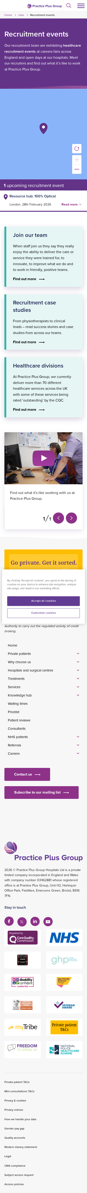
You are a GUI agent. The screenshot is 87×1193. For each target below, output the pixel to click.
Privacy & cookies (15, 1100)
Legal (7, 1156)
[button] (43, 128)
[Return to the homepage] (44, 6)
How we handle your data (20, 1119)
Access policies (14, 1184)
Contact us (23, 774)
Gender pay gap (14, 1128)
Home (8, 15)
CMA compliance (15, 1166)
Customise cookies (43, 613)
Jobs (21, 15)
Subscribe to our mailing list (37, 792)
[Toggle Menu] (81, 5)
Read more (69, 204)
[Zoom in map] (76, 159)
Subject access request (19, 1175)
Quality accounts (14, 1138)
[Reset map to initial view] (76, 148)
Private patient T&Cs (17, 1082)
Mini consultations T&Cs (19, 1091)
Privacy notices (13, 1110)
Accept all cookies (43, 601)
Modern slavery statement (20, 1147)
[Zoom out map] (76, 169)
